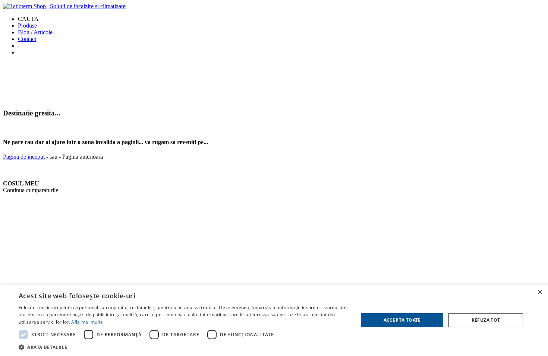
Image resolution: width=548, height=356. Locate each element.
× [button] (539, 292)
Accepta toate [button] (402, 320)
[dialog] (274, 320)
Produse (27, 25)
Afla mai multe (87, 322)
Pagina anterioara (82, 156)
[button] (183, 346)
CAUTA (28, 19)
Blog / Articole (35, 32)
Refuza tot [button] (486, 320)
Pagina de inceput (24, 156)
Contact (27, 39)
